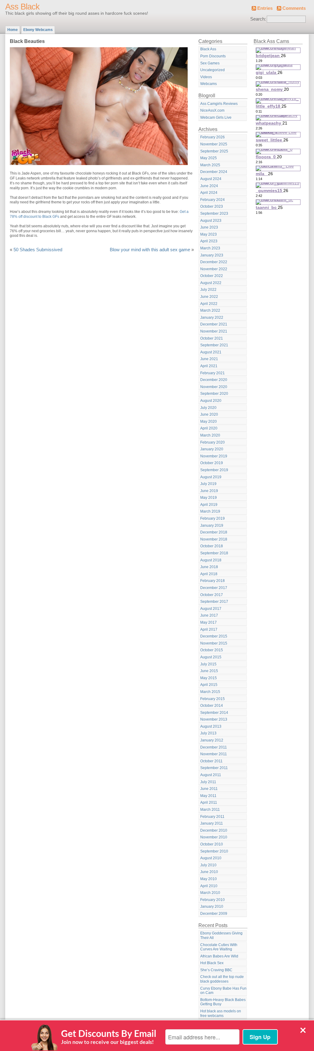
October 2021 (211, 338)
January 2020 (211, 449)
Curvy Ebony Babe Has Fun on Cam (223, 990)
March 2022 (210, 310)
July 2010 (208, 865)
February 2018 (212, 581)
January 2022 (211, 317)
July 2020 (208, 408)
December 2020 (213, 380)
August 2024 (210, 179)
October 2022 (211, 276)
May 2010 (208, 879)
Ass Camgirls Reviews (219, 104)
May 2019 (208, 497)
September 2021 (214, 345)
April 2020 (208, 428)
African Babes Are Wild (219, 956)
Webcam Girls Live (216, 117)
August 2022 (210, 283)
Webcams (208, 84)
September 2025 (214, 151)
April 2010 (208, 886)
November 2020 (213, 387)
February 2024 (212, 200)
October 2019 (211, 463)
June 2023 (209, 227)
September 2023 (214, 213)
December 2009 (213, 913)
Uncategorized (212, 70)
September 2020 (214, 393)
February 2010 (212, 900)
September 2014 (214, 712)
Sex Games (210, 63)
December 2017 (213, 588)
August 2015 (210, 657)
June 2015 (209, 671)
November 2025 (213, 144)
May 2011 (208, 796)
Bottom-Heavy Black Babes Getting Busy (223, 1002)
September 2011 (214, 768)
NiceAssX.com (212, 110)
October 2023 (211, 206)
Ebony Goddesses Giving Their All (221, 935)
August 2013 (210, 726)
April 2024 (208, 193)
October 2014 (211, 705)
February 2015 (212, 699)
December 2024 (213, 172)
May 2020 (208, 421)
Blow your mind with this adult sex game (150, 249)
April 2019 (208, 504)
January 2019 (211, 525)
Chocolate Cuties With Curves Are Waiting (218, 947)
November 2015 (213, 643)
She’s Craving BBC (216, 970)
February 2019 (212, 518)
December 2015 (213, 636)
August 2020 (210, 400)
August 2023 (210, 220)
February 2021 (212, 373)
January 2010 (211, 906)
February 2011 (212, 816)
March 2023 (210, 248)
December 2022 (213, 262)
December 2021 (213, 324)
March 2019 (210, 511)
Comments (294, 8)
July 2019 (208, 484)
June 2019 (209, 491)
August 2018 (210, 560)
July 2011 (208, 782)
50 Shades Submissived (37, 249)
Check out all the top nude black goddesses (222, 979)
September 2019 (214, 470)
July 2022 (208, 289)
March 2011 (210, 809)
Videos (206, 77)
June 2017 (209, 615)
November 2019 (213, 456)
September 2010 (214, 851)
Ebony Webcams (38, 30)
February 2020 (212, 442)
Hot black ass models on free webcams (220, 1013)
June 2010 (209, 872)
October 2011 (211, 761)
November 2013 (213, 719)
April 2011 (208, 802)
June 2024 (209, 186)
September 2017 (214, 601)
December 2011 (213, 747)
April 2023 (208, 241)
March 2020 (210, 435)
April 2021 (208, 366)
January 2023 (211, 255)
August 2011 (210, 775)
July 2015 (208, 664)
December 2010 (213, 830)
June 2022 (209, 297)
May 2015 (208, 678)
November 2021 (213, 331)
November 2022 (213, 269)
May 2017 (208, 622)
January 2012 (211, 740)
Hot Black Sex (212, 963)
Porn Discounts (213, 56)
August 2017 (210, 608)
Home (12, 30)
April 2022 (208, 304)
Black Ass (208, 49)
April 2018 (208, 574)
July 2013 (208, 733)
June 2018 (209, 567)
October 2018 (211, 546)
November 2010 (213, 837)
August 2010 (210, 858)
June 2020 (209, 414)
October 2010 (211, 844)
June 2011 (209, 789)
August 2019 (210, 477)
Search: (258, 19)
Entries (265, 8)
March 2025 (210, 165)
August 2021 (210, 352)
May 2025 (208, 158)
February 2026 (212, 137)
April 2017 (208, 629)
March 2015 (210, 692)
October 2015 (211, 650)
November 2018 (213, 539)
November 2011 (213, 754)
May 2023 (208, 234)
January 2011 (211, 823)
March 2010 (210, 893)
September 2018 (214, 553)
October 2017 (211, 595)
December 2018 (213, 532)
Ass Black (22, 6)
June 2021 (209, 359)
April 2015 (208, 685)
